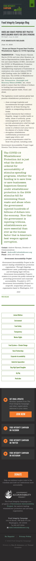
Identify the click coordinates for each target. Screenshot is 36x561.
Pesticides (18, 379)
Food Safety (18, 326)
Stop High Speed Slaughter (18, 368)
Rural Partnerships (18, 351)
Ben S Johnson (17, 545)
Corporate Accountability (18, 356)
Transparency (18, 332)
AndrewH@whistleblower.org (20, 252)
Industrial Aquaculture (18, 362)
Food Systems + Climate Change (18, 345)
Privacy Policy (25, 536)
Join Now (20, 414)
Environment (18, 321)
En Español (9, 536)
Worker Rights (18, 337)
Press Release (5, 297)
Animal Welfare (18, 315)
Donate (18, 474)
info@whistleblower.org (19, 527)
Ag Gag (18, 373)
